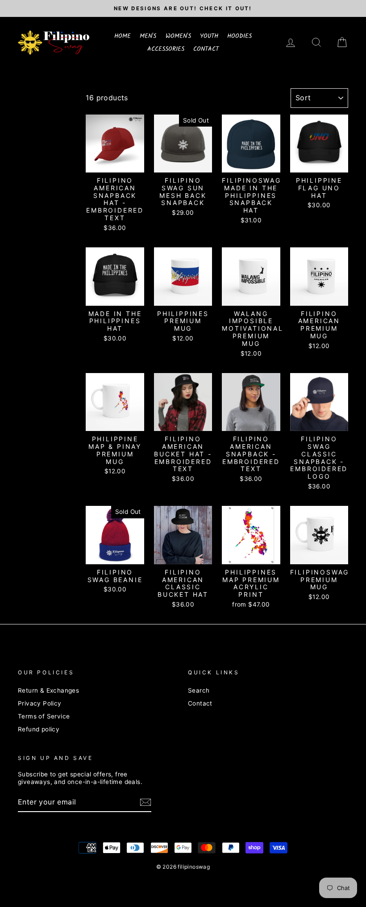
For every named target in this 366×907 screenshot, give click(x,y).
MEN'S (148, 36)
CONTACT (206, 49)
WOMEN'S (178, 36)
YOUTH (209, 36)
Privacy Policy (40, 703)
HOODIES (239, 36)
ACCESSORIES (165, 49)
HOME (122, 36)
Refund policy (38, 729)
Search (198, 690)
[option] (183, 8)
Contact (200, 703)
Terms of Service (44, 716)
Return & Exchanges (48, 690)
